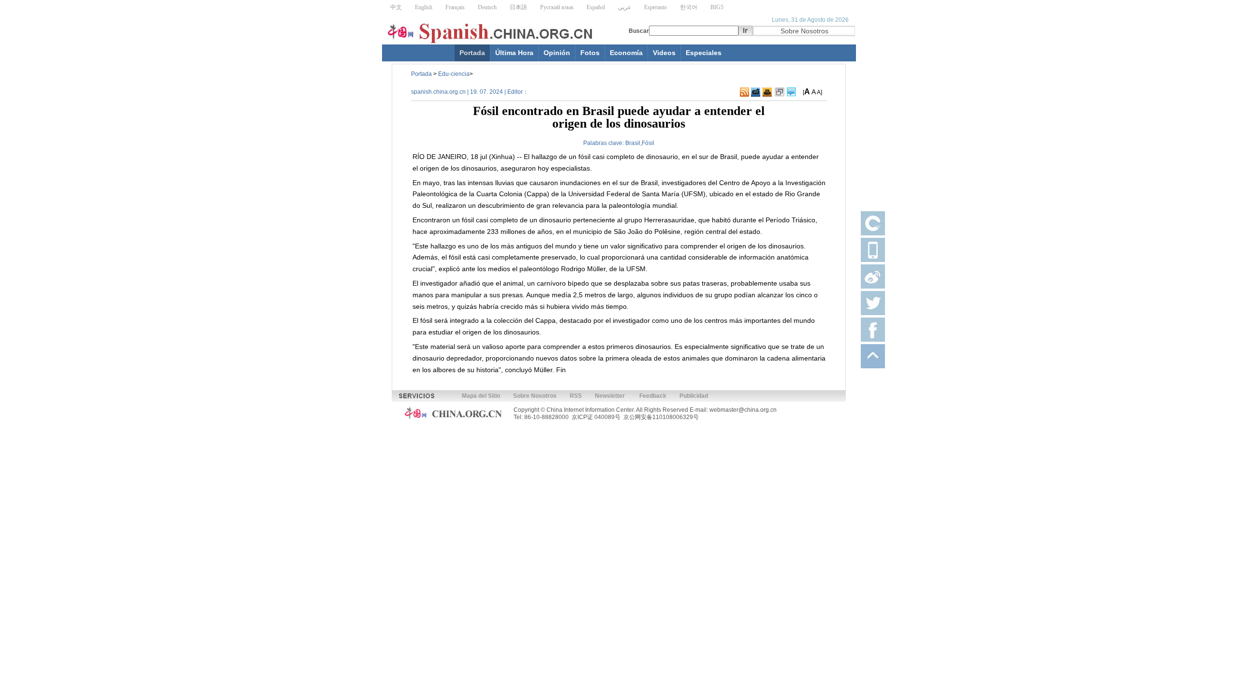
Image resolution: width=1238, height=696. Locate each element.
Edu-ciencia (454, 74)
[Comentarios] (791, 92)
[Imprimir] (767, 92)
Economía (626, 53)
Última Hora (514, 53)
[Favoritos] (779, 92)
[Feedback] (755, 92)
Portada (472, 53)
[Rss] (744, 92)
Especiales (704, 53)
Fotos (590, 53)
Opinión (557, 53)
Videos (664, 53)
